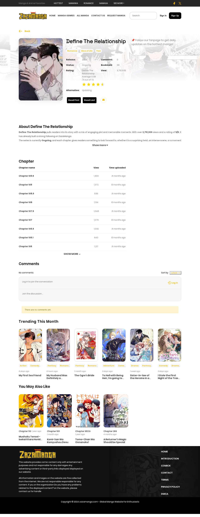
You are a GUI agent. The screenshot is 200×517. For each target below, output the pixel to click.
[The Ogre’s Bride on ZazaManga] (86, 344)
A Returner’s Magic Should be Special (115, 441)
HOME (52, 15)
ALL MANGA (83, 15)
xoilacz (91, 507)
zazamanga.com (88, 501)
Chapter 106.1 (26, 237)
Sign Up (175, 15)
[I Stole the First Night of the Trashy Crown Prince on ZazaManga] (169, 344)
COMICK (166, 465)
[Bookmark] (103, 100)
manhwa (73, 3)
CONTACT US (98, 15)
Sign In (163, 15)
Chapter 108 (25, 202)
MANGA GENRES (66, 15)
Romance (72, 50)
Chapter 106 (25, 246)
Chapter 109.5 (26, 175)
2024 (84, 59)
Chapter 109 (25, 184)
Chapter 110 (25, 431)
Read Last (89, 100)
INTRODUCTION (170, 458)
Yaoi (98, 50)
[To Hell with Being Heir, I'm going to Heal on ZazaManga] (113, 344)
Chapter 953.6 (82, 431)
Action (23, 365)
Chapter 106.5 (26, 228)
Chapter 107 (25, 219)
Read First (73, 100)
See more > (119, 3)
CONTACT (167, 472)
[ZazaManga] (33, 15)
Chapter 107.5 (26, 211)
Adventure (108, 365)
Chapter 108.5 (26, 193)
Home (164, 451)
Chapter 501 (53, 431)
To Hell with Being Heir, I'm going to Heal (112, 378)
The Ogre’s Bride (84, 375)
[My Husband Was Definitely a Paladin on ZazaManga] (58, 344)
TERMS (165, 479)
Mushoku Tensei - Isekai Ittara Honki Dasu (30, 439)
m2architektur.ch (117, 507)
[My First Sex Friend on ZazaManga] (30, 344)
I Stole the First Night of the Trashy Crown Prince (169, 378)
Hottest (58, 3)
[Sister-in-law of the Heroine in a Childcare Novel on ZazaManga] (141, 344)
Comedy (34, 365)
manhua (103, 3)
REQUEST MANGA (116, 15)
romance (89, 3)
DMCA (164, 494)
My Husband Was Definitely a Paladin (57, 378)
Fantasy (52, 365)
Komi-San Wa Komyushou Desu (57, 441)
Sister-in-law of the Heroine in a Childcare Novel (139, 378)
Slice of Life (87, 50)
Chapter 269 (110, 431)
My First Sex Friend (30, 375)
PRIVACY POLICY (170, 487)
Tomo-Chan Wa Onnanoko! (85, 441)
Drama (135, 365)
